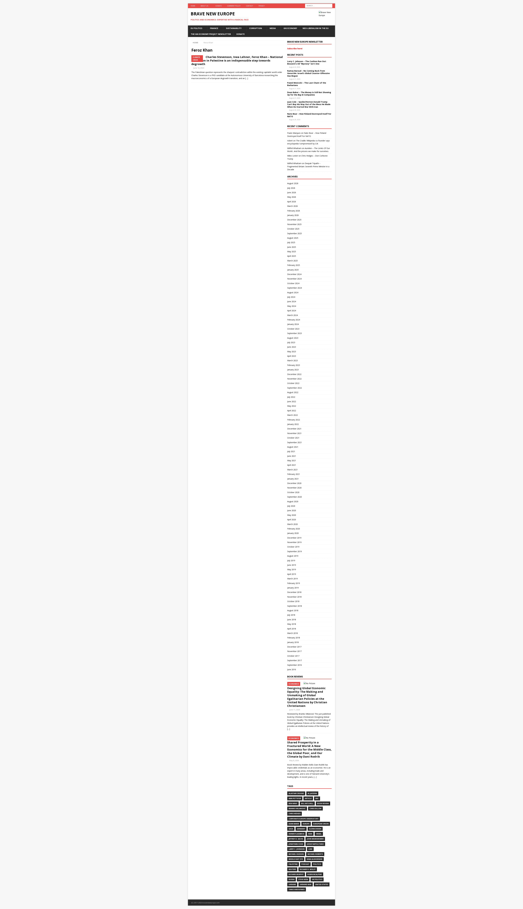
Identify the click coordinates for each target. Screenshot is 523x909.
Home (193, 6)
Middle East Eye (296, 859)
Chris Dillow (315, 808)
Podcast (305, 864)
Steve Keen (303, 879)
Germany (301, 829)
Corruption (255, 28)
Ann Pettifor (295, 798)
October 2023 (293, 328)
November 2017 (294, 651)
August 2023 (292, 338)
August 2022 (292, 392)
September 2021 (294, 442)
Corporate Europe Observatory (304, 819)
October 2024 (293, 283)
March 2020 (292, 524)
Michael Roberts (315, 854)
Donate (218, 6)
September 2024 (294, 288)
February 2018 (293, 637)
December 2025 (294, 219)
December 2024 (294, 274)
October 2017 (293, 656)
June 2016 (291, 669)
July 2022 (291, 397)
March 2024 (292, 315)
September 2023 (294, 333)
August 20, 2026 (294, 110)
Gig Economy (290, 28)
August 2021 (292, 447)
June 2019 (291, 565)
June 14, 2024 (198, 68)
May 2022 (291, 406)
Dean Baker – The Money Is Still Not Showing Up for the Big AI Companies (309, 93)
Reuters (292, 869)
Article (308, 798)
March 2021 (292, 469)
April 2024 (291, 310)
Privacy (262, 6)
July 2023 (291, 342)
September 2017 (294, 660)
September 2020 (294, 497)
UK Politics (317, 879)
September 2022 (294, 388)
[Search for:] (318, 5)
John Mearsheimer (315, 839)
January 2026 (293, 215)
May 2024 (291, 306)
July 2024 (291, 297)
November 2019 (294, 542)
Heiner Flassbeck (296, 834)
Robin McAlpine (314, 874)
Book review (323, 803)
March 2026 (292, 206)
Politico (317, 864)
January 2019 (293, 587)
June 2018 (291, 619)
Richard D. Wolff (308, 869)
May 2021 (291, 460)
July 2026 (291, 188)
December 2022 (294, 374)
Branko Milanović (297, 808)
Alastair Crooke (296, 793)
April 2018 (291, 628)
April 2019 (291, 574)
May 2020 (291, 515)
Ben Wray (293, 803)
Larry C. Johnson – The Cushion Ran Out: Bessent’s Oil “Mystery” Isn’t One (306, 62)
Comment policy (234, 6)
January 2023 (293, 369)
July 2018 (291, 615)
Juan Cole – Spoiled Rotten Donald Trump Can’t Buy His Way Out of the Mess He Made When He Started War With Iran (308, 104)
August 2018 (292, 610)
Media (273, 28)
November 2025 (294, 224)
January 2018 (293, 642)
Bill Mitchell (307, 803)
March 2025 (292, 260)
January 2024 (293, 324)
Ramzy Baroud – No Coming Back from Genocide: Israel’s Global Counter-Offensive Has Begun (308, 73)
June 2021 (291, 456)
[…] (246, 78)
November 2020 (294, 487)
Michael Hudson (296, 854)
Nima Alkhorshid (314, 859)
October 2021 (293, 437)
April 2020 (291, 519)
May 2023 (291, 351)
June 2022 (291, 401)
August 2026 (292, 183)
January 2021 (293, 478)
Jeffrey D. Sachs (296, 839)
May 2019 (291, 569)
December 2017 (294, 646)
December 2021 (294, 428)
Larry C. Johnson (297, 849)
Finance (214, 28)
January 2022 (293, 424)
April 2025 (291, 256)
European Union (321, 824)
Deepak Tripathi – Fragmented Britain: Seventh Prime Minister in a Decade (308, 166)
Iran (310, 834)
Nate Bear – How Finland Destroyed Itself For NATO (309, 115)
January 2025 (293, 269)
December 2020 (294, 483)
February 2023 (293, 365)
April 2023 (291, 356)
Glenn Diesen (315, 829)
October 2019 (293, 546)
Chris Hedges (294, 813)
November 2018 (294, 597)
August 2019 (292, 556)
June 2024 (291, 301)
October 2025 (293, 228)
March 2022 (292, 415)
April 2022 (291, 410)
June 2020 (291, 510)
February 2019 (293, 583)
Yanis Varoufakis (297, 889)
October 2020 (293, 492)
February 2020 (293, 528)
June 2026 (291, 192)
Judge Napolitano (315, 844)
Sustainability (233, 28)
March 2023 (292, 360)
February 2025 (293, 265)
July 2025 (291, 242)
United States (321, 884)
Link (310, 849)
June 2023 (291, 347)
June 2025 (291, 247)
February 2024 (293, 319)
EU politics (196, 28)
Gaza (291, 829)
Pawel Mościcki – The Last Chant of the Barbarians (306, 84)
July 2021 (291, 451)
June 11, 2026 (294, 709)
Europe (306, 824)
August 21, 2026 (294, 79)
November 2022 (294, 378)
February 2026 (293, 210)
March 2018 (292, 633)
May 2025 (291, 251)
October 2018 (293, 601)
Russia (291, 879)
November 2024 (294, 278)
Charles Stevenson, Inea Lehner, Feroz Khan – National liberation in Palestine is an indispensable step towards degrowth (237, 60)
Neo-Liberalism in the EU (316, 28)
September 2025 (294, 233)
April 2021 (291, 465)
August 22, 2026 (294, 67)
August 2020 (292, 501)
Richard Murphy (296, 874)
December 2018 (294, 592)
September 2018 (294, 606)
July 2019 (291, 560)
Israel (319, 834)
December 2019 (294, 537)
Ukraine (292, 884)
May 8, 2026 (294, 760)
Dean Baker (294, 824)
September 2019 (294, 551)
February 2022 (293, 419)
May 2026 (291, 197)
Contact (249, 6)
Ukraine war (305, 884)
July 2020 (291, 506)
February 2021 (293, 474)
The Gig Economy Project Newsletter (211, 34)
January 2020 (293, 533)
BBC (317, 798)
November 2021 (294, 433)
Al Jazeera (312, 793)
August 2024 (292, 292)
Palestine (293, 864)
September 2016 (294, 665)
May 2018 (291, 624)
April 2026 (291, 201)
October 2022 (293, 383)
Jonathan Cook (296, 844)
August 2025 (292, 238)
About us (204, 6)
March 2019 (292, 578)
